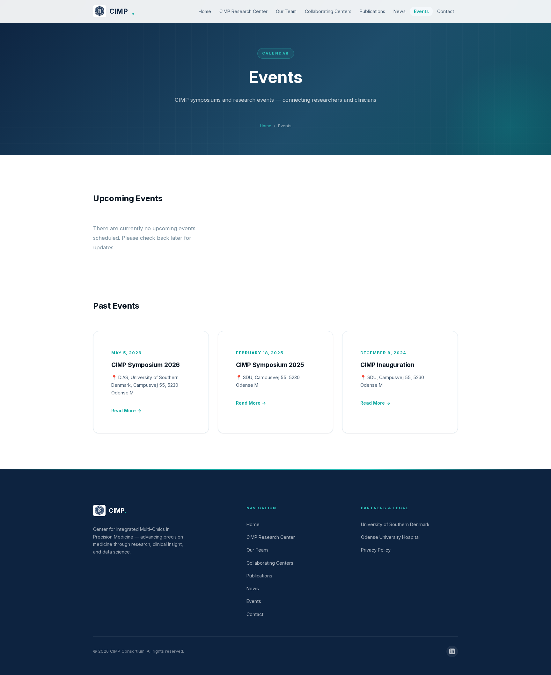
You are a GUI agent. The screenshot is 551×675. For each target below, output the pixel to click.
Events (421, 11)
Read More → (126, 410)
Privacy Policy (376, 550)
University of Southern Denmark (395, 524)
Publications (372, 11)
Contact (445, 11)
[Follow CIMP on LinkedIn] (452, 651)
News (399, 11)
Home (205, 11)
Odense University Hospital (390, 537)
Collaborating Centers (328, 11)
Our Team (286, 11)
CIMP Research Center (243, 11)
